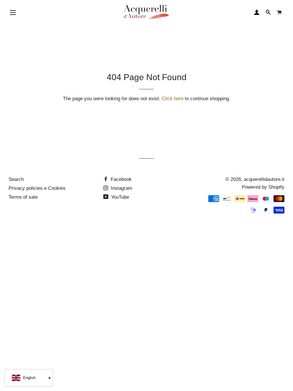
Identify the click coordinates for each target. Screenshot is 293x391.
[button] (29, 377)
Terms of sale (23, 197)
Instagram (120, 188)
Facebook (120, 179)
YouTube (119, 197)
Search (16, 179)
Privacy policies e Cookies (37, 188)
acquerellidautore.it (264, 179)
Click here (172, 98)
